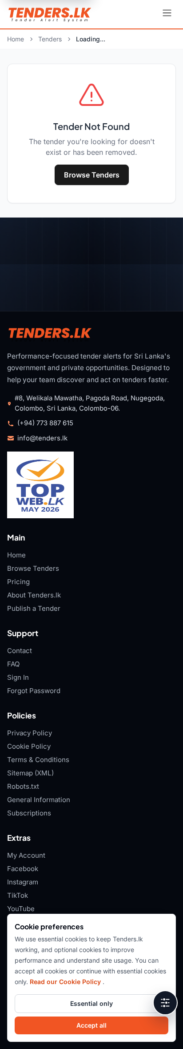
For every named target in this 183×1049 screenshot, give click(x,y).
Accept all (91, 1025)
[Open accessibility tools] (165, 1002)
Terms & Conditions (38, 759)
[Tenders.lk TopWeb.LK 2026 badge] (40, 485)
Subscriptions (29, 813)
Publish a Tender (33, 608)
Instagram (22, 882)
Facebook (22, 868)
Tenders (50, 39)
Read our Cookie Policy (66, 981)
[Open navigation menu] (167, 14)
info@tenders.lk (42, 438)
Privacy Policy (29, 733)
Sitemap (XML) (30, 773)
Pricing (18, 581)
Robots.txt (23, 786)
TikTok (17, 895)
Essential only (91, 1003)
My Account (26, 855)
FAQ (13, 664)
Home (15, 39)
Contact (19, 650)
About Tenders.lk (34, 595)
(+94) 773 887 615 (45, 423)
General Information (38, 799)
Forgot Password (33, 690)
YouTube (21, 908)
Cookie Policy (29, 746)
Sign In (18, 677)
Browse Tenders (91, 174)
